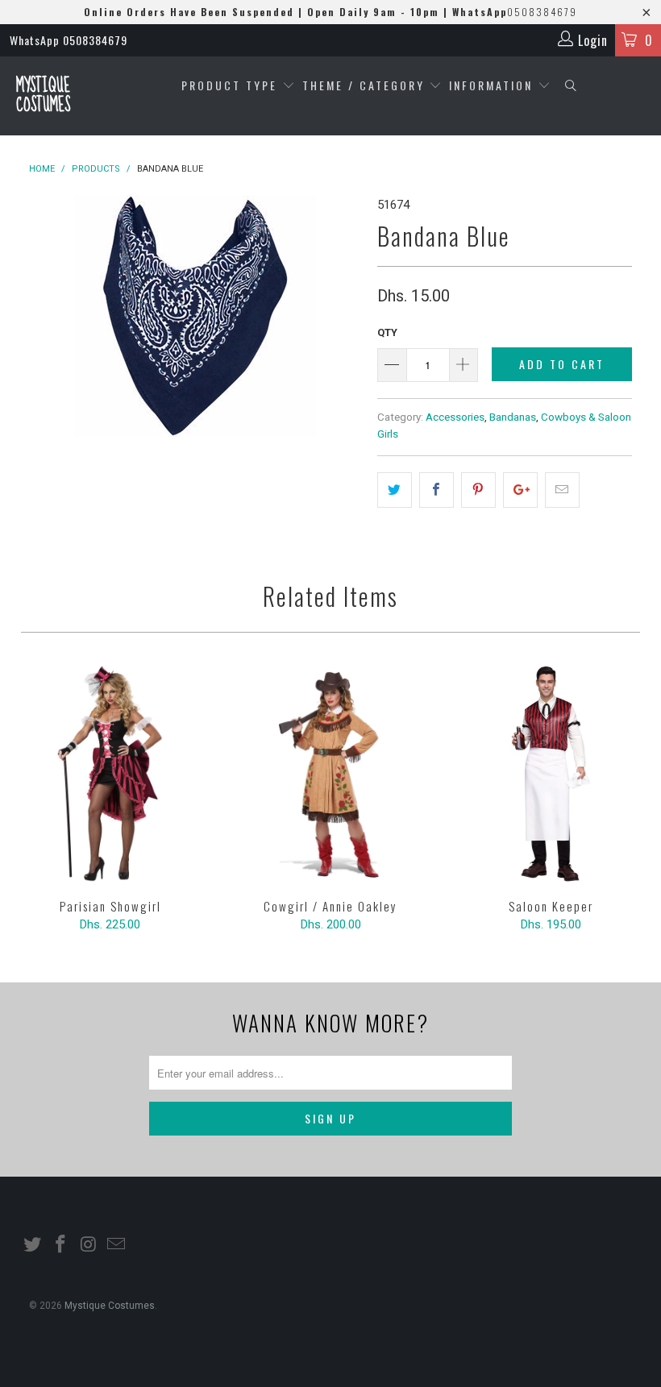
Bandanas (512, 416)
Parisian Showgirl (110, 773)
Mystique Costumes (43, 95)
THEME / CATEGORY (363, 85)
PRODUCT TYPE (231, 85)
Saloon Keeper (551, 773)
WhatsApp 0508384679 (68, 39)
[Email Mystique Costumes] (117, 1245)
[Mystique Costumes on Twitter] (33, 1245)
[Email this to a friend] (562, 490)
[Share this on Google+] (520, 490)
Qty (387, 332)
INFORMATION (493, 85)
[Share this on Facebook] (436, 490)
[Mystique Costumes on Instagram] (89, 1245)
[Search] (571, 86)
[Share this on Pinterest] (478, 490)
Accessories (455, 416)
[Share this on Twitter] (394, 490)
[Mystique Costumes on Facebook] (61, 1245)
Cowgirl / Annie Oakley (330, 773)
